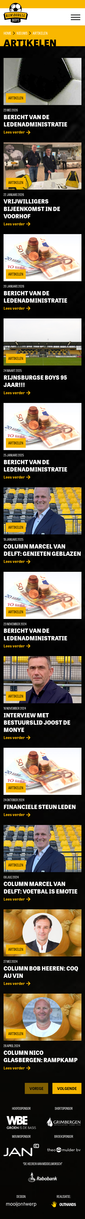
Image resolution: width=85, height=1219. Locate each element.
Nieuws (22, 33)
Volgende (67, 1088)
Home (7, 33)
